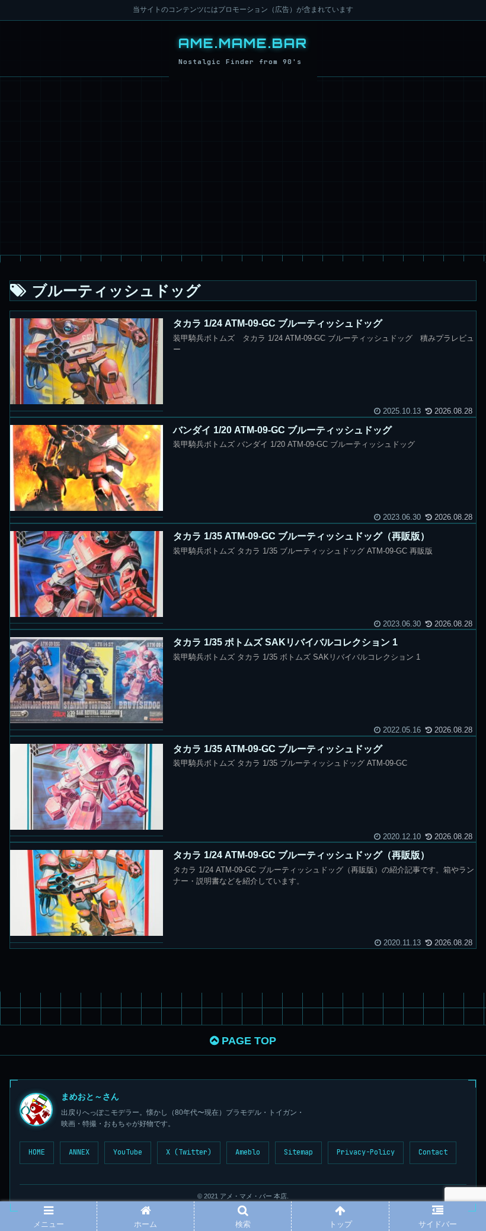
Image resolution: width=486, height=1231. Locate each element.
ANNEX (79, 1152)
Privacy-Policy (366, 1152)
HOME (36, 1152)
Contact (432, 1152)
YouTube (127, 1152)
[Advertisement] (243, 166)
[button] (449, 1055)
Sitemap (298, 1152)
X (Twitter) (189, 1152)
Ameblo (247, 1152)
